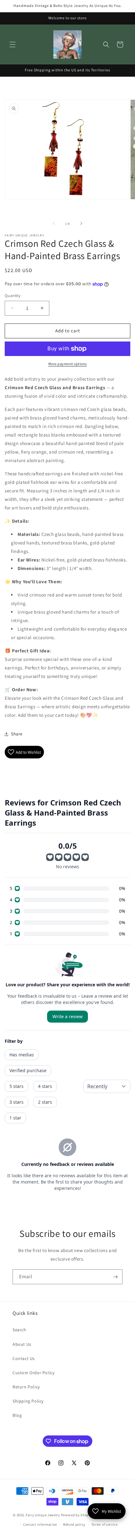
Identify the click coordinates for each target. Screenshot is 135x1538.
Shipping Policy (28, 1401)
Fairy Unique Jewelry (43, 1514)
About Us (22, 1344)
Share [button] (17, 734)
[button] (12, 44)
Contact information (40, 1524)
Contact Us (24, 1358)
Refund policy (74, 1524)
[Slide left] (54, 223)
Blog (17, 1415)
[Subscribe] (115, 1276)
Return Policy (26, 1387)
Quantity (12, 295)
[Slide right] (81, 223)
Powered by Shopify (77, 1514)
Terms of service (104, 1524)
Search (19, 1330)
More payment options (67, 363)
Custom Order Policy (33, 1372)
